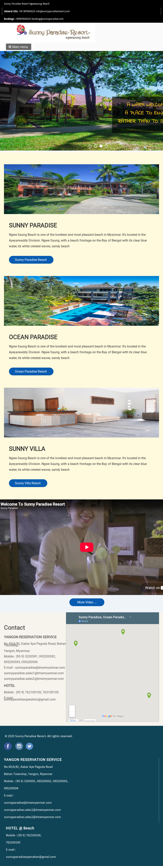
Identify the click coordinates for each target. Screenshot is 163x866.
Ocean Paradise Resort (31, 371)
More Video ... (86, 602)
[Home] (60, 33)
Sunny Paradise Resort (31, 260)
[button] (18, 47)
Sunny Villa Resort (28, 483)
